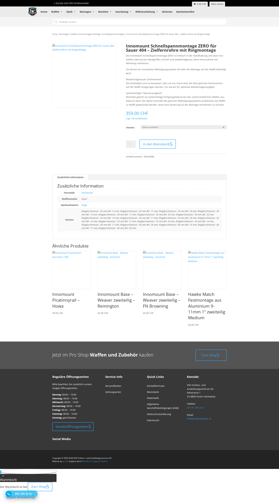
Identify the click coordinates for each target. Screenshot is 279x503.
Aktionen (167, 11)
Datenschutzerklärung (159, 414)
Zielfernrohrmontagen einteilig (85, 34)
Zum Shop (209, 355)
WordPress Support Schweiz (94, 461)
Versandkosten (113, 385)
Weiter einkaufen (19, 497)
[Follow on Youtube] (64, 444)
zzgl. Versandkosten (136, 118)
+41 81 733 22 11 (196, 407)
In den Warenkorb (156, 144)
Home (44, 11)
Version (130, 127)
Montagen (85, 11)
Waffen (55, 11)
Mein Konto (217, 3)
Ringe (84, 205)
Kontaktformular (156, 385)
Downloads (153, 397)
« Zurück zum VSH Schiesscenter (71, 3)
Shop (54, 34)
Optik (69, 11)
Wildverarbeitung (145, 11)
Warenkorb (153, 392)
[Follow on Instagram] (59, 444)
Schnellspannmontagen (113, 34)
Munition (103, 11)
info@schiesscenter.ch (199, 418)
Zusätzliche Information (70, 177)
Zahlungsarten (113, 392)
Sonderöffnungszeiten (72, 426)
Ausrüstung (121, 11)
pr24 (65, 461)
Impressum (153, 420)
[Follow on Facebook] (54, 444)
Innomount (87, 192)
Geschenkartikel (185, 11)
